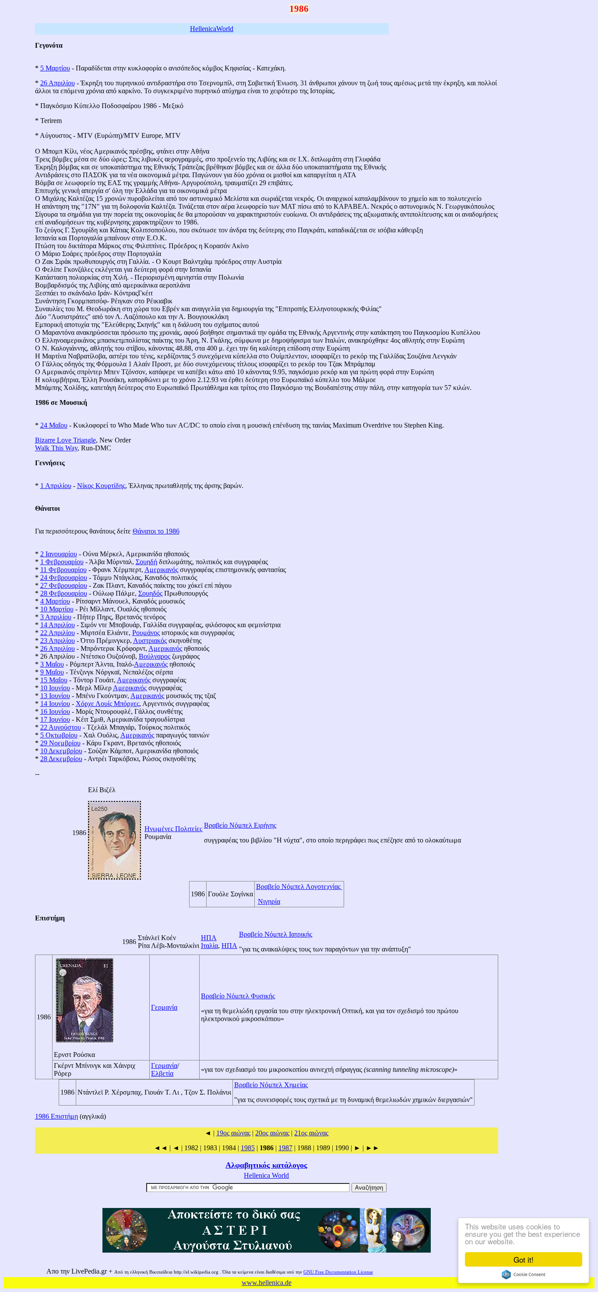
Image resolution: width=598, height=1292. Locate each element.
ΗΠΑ (209, 937)
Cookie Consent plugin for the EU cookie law (523, 1274)
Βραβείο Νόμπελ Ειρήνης (240, 825)
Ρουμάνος (146, 632)
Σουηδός (150, 593)
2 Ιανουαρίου (58, 554)
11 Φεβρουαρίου (63, 569)
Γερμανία (164, 1007)
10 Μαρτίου (57, 609)
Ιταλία (209, 945)
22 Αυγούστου (60, 727)
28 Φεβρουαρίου (63, 593)
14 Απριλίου (57, 624)
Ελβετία (162, 1073)
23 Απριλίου (57, 640)
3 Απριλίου (55, 617)
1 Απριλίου (55, 485)
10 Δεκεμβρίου (61, 751)
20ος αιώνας (272, 1133)
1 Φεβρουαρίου (62, 561)
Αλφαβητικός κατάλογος (266, 1165)
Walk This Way (56, 448)
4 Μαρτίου (55, 601)
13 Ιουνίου (55, 695)
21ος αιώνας (311, 1133)
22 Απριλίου (57, 632)
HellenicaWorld (211, 28)
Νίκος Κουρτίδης (101, 485)
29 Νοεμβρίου (60, 743)
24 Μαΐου (53, 425)
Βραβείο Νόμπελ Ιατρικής (275, 934)
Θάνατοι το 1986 (156, 531)
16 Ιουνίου (55, 711)
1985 (248, 1148)
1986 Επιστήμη (56, 1116)
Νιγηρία (269, 901)
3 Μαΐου (52, 664)
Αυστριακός (150, 640)
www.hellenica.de (267, 1282)
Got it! (524, 1259)
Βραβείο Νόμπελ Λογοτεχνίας (299, 886)
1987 (285, 1148)
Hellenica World (266, 1175)
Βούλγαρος (154, 656)
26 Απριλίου (57, 83)
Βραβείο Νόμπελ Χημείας (271, 1084)
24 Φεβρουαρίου (63, 577)
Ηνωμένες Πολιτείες (173, 828)
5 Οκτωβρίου (58, 735)
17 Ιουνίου (55, 719)
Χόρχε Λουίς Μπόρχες (107, 703)
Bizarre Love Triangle (65, 440)
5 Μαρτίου (55, 68)
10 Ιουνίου (55, 688)
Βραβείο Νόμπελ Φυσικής (238, 996)
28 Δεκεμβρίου (61, 758)
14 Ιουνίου (55, 703)
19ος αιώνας (233, 1133)
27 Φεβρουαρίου (63, 585)
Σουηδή (146, 561)
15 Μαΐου (53, 680)
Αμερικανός (161, 569)
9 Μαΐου (52, 672)
